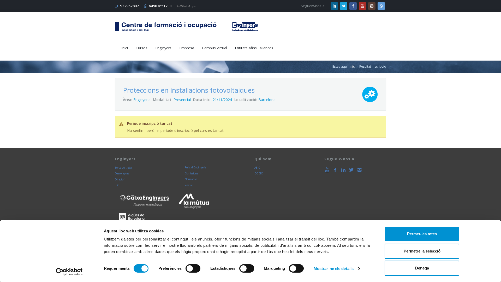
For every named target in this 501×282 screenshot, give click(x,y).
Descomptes (122, 173)
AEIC (257, 167)
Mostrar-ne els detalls (334, 268)
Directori (120, 179)
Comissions (191, 173)
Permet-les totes (422, 234)
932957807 (129, 5)
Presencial (182, 99)
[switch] (193, 268)
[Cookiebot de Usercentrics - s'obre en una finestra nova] (69, 272)
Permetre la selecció (422, 251)
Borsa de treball (124, 167)
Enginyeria (142, 99)
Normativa (191, 179)
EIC (117, 185)
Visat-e (189, 185)
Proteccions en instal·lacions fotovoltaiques (189, 90)
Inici (352, 66)
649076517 (158, 5)
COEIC (258, 173)
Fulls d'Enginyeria (195, 167)
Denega (422, 268)
